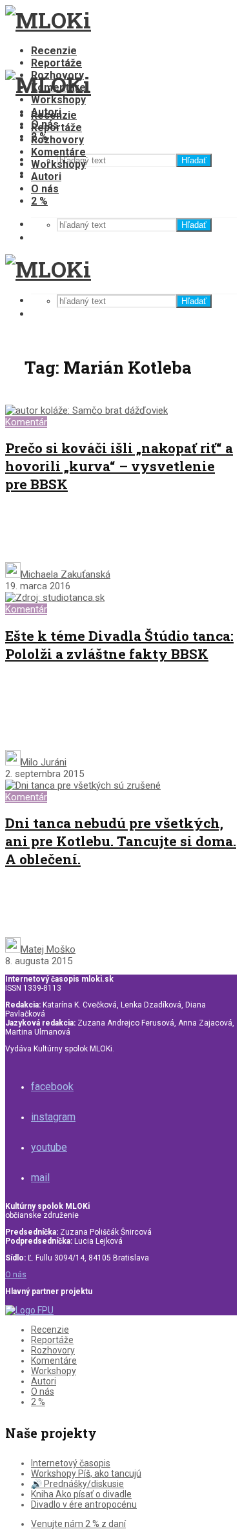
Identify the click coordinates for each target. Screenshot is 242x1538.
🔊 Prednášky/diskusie (77, 1484)
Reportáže (56, 63)
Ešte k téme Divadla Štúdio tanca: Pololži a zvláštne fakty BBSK (119, 645)
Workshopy (58, 100)
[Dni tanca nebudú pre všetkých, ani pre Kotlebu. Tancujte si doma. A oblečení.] (83, 785)
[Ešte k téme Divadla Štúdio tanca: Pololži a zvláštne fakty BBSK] (55, 597)
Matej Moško (48, 949)
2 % (39, 201)
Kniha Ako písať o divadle (81, 1494)
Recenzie (54, 51)
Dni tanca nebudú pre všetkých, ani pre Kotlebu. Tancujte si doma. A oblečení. (120, 841)
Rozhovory (57, 140)
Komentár (26, 422)
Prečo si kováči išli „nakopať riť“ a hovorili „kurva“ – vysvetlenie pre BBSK (119, 466)
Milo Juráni (43, 762)
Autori (46, 176)
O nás (45, 189)
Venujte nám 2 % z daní (78, 1524)
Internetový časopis (70, 1463)
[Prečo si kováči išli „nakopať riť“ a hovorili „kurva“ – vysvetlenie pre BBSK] (86, 410)
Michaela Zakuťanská (65, 574)
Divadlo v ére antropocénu (84, 1504)
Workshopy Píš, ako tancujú (86, 1473)
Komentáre (58, 152)
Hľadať (194, 160)
